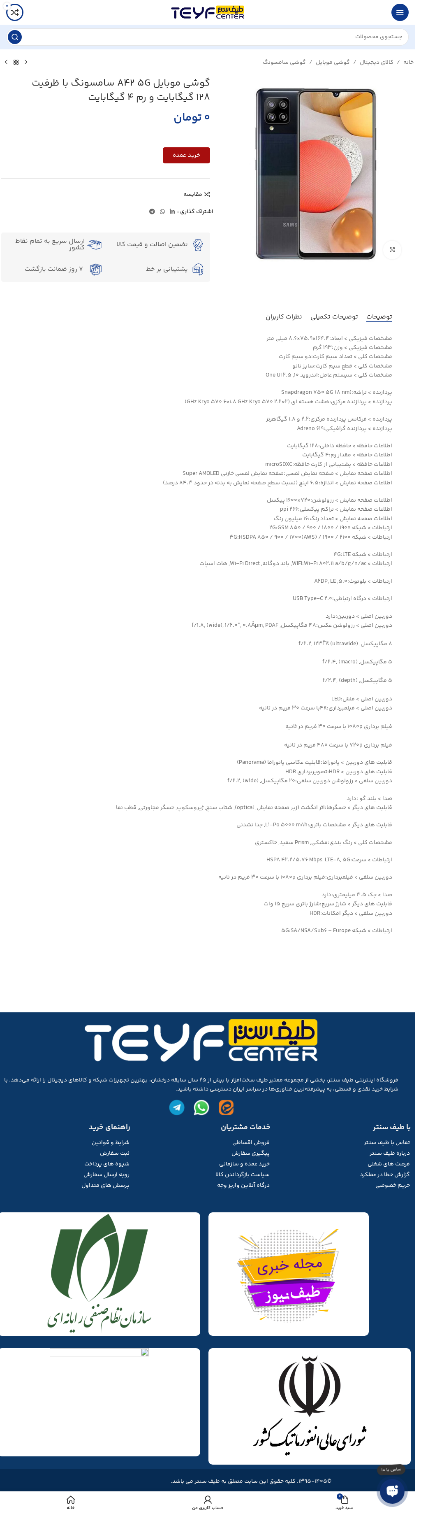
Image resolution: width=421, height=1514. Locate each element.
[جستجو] (15, 37)
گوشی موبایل (333, 62)
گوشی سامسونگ (284, 62)
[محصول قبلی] (26, 62)
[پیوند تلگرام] (152, 212)
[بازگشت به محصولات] (16, 62)
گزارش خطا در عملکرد (385, 1174)
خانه (408, 62)
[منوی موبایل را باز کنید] (400, 12)
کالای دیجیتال (376, 62)
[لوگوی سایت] (208, 12)
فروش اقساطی (251, 1142)
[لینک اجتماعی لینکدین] (172, 212)
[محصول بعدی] (6, 62)
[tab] (379, 317)
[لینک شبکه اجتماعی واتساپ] (162, 212)
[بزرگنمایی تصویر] (392, 250)
